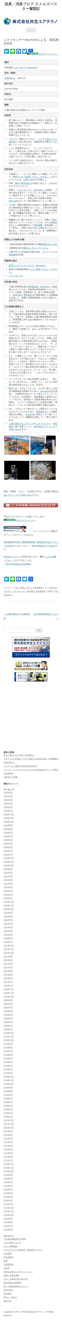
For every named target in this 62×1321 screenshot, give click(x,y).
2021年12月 (9, 945)
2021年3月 (8, 978)
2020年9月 (8, 1000)
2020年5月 (8, 1014)
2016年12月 (9, 1163)
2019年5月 (8, 1058)
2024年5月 (8, 839)
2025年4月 (8, 799)
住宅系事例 (8, 1257)
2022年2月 (8, 938)
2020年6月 (8, 1011)
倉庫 (6, 1260)
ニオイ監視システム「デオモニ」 (35, 176)
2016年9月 (8, 1174)
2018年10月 (9, 1083)
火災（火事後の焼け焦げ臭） (16, 1279)
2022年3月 (8, 934)
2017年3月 (8, 1153)
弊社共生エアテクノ (43, 426)
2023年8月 (8, 872)
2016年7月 (8, 1182)
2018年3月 (8, 1109)
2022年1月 (8, 941)
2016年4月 (8, 1193)
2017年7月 (8, 1138)
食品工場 (7, 1300)
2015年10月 (9, 1214)
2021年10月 (9, 952)
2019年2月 (8, 1069)
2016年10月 (9, 1171)
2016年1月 (8, 1204)
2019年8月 (8, 1047)
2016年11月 (9, 1167)
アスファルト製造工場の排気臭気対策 (20, 766)
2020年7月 (8, 1007)
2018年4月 (8, 1105)
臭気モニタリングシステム (35, 248)
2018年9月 (8, 1087)
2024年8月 (8, 828)
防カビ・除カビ (10, 1297)
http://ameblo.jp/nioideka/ (18, 563)
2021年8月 (8, 960)
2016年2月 (8, 1200)
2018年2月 (8, 1112)
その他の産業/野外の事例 (15, 1239)
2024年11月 (9, 818)
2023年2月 (8, 894)
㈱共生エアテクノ (12, 556)
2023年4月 (8, 887)
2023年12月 (9, 858)
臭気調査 (7, 1293)
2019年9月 (8, 1043)
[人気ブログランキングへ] (32, 53)
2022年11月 (9, 905)
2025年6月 (8, 792)
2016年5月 (8, 1189)
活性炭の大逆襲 (10, 777)
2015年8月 (8, 1222)
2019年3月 (8, 1065)
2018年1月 (8, 1116)
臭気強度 (13, 254)
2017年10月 (9, 1127)
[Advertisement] (31, 716)
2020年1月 (8, 1029)
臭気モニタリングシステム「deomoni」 (28, 265)
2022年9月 (8, 912)
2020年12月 (9, 989)
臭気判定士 (10, 78)
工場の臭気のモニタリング (21, 423)
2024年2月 (8, 850)
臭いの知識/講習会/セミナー (16, 1286)
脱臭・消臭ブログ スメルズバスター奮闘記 (31, 6)
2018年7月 (8, 1094)
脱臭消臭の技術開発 (12, 1282)
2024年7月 (8, 832)
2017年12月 (9, 1120)
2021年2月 (8, 981)
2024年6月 (8, 836)
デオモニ (7, 591)
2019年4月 (8, 1062)
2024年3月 (8, 847)
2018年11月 (9, 1080)
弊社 (15, 176)
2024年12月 (9, 814)
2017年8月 (8, 1134)
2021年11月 (9, 949)
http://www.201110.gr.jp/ (44, 545)
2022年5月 (8, 927)
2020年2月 (8, 1025)
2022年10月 (9, 909)
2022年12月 (9, 901)
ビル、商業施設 (10, 1246)
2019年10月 (9, 1040)
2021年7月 (8, 963)
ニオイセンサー (16, 275)
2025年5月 (8, 796)
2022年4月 (8, 930)
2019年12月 (9, 1032)
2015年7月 (8, 1225)
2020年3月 (8, 1021)
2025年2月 (8, 807)
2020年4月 (8, 1018)
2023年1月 (8, 898)
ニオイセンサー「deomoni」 (31, 189)
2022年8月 (8, 916)
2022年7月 (8, 919)
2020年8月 (8, 1003)
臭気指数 (38, 225)
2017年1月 (8, 1160)
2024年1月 (8, 854)
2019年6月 (8, 1054)
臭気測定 (31, 591)
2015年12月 (9, 1207)
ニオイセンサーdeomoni (25, 67)
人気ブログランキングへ (48, 54)
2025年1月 (8, 810)
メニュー (31, 30)
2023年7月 (8, 876)
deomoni (13, 200)
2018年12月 (9, 1076)
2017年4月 (8, 1149)
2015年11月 (9, 1211)
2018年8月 (8, 1091)
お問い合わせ (29, 179)
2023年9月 (8, 869)
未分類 (6, 1268)
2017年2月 (8, 1156)
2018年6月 (8, 1098)
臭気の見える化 (49, 244)
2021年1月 (8, 985)
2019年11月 (9, 1036)
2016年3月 (8, 1196)
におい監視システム (23, 587)
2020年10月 (9, 996)
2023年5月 (8, 883)
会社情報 (7, 1253)
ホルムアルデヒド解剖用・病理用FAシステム (23, 1249)
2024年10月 (9, 821)
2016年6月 (8, 1185)
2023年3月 (8, 890)
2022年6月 (8, 923)
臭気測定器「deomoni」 (39, 286)
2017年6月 (8, 1142)
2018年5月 (8, 1102)
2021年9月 (8, 956)
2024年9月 (8, 825)
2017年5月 (8, 1145)
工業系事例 (38, 587)
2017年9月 (8, 1131)
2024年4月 (8, 843)
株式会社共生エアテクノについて (18, 1271)
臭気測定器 (40, 591)
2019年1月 (8, 1072)
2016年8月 (8, 1178)
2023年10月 (9, 865)
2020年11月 (9, 992)
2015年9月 (8, 1218)
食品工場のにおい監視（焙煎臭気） (19, 755)
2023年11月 (9, 861)
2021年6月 (8, 967)
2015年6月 (8, 1229)
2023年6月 (8, 879)
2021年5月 (8, 970)
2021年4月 (8, 974)
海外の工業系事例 (11, 1275)
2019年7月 (8, 1051)
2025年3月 (8, 803)
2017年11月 (9, 1123)
